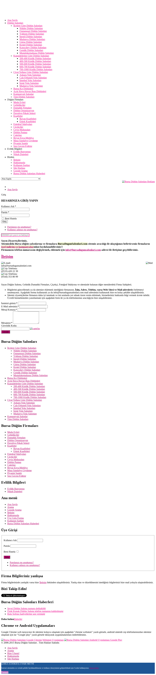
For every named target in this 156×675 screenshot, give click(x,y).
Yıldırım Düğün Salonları (25, 356)
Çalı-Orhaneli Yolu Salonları (27, 405)
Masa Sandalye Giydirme (19, 470)
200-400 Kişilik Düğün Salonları (29, 386)
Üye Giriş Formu (15, 518)
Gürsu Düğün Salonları (24, 364)
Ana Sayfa (12, 504)
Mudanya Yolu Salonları (25, 413)
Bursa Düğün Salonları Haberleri (23, 523)
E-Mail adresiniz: (10, 306)
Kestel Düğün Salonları (24, 367)
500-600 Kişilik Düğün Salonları (29, 392)
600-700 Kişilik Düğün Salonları (29, 394)
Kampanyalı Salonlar (17, 416)
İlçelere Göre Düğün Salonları (21, 348)
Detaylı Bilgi (94, 668)
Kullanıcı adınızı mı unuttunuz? (22, 229)
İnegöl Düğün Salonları (24, 359)
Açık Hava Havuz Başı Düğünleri (23, 381)
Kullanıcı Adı (10, 540)
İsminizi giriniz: (9, 303)
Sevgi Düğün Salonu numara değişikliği (26, 608)
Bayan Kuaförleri (21, 448)
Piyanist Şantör (14, 473)
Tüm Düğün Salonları (17, 419)
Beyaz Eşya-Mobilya (17, 467)
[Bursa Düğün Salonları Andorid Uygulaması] (93, 640)
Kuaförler (12, 446)
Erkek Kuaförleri (21, 451)
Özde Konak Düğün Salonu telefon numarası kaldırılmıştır (35, 611)
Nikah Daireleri (14, 491)
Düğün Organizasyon (17, 440)
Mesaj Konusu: (9, 309)
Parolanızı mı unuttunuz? (19, 227)
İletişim (7, 256)
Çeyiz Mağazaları (15, 459)
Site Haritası (13, 659)
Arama (10, 507)
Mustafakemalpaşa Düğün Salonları (30, 375)
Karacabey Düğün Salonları (26, 370)
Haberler (18, 619)
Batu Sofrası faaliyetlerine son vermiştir (26, 614)
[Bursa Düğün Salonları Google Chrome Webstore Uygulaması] (32, 640)
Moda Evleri (13, 432)
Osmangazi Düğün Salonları (27, 353)
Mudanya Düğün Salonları (26, 361)
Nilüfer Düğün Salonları (25, 350)
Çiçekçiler (12, 456)
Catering (11, 465)
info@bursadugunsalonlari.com (83, 249)
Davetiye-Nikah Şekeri (18, 443)
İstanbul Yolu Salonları (24, 408)
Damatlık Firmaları (16, 437)
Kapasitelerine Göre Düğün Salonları (25, 383)
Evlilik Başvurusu (16, 488)
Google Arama (14, 510)
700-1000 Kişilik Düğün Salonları (29, 397)
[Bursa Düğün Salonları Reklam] (138, 181)
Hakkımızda (13, 515)
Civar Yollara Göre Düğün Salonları (24, 400)
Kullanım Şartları (15, 521)
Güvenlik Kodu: (9, 325)
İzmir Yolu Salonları (23, 411)
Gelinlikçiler (13, 435)
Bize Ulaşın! (13, 653)
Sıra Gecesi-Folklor (16, 476)
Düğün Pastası (14, 462)
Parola (7, 546)
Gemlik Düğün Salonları (25, 372)
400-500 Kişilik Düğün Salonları (29, 389)
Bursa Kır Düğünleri (17, 378)
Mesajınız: (6, 323)
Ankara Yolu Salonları (24, 402)
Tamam (4, 672)
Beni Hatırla (9, 551)
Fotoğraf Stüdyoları (16, 454)
